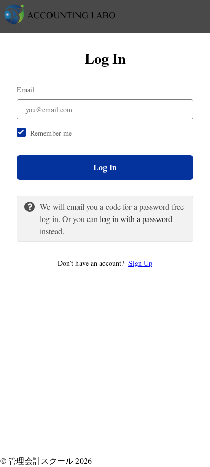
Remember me (51, 133)
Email (25, 89)
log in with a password (136, 218)
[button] (105, 263)
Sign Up (140, 263)
